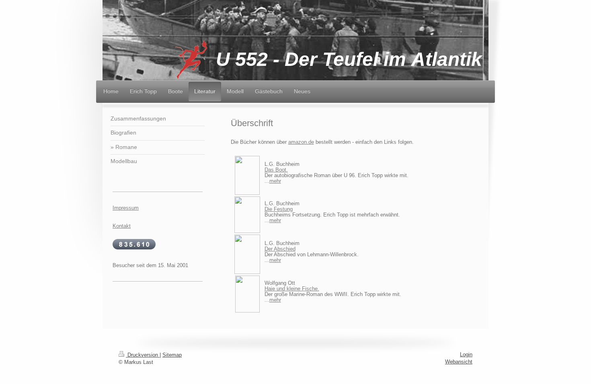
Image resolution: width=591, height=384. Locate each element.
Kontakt (122, 226)
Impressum (126, 208)
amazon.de (301, 142)
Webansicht (458, 362)
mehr (275, 181)
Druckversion (143, 355)
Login (466, 354)
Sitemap (172, 355)
